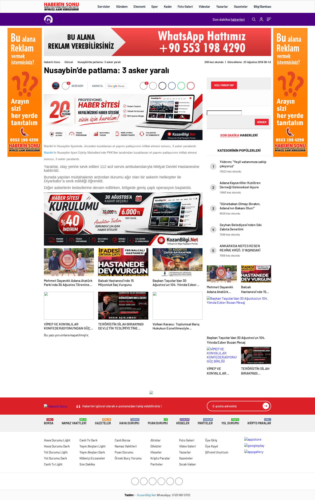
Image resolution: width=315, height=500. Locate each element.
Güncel (68, 62)
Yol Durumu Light (56, 452)
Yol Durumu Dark (55, 458)
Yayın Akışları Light (93, 446)
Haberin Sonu (52, 62)
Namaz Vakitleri (74, 421)
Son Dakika (87, 464)
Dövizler (156, 446)
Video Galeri (187, 446)
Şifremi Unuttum (216, 452)
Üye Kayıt (211, 446)
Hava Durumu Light (57, 440)
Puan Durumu (158, 421)
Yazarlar (222, 6)
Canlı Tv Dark (89, 440)
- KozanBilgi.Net (146, 495)
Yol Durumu (230, 421)
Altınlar (155, 440)
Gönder (261, 122)
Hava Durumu (129, 421)
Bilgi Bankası (262, 6)
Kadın (168, 6)
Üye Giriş (211, 440)
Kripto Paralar (259, 421)
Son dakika (229, 19)
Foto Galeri (185, 6)
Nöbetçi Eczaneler (92, 458)
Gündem (122, 6)
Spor (154, 6)
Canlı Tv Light (53, 464)
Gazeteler (241, 6)
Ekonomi (139, 6)
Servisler (104, 6)
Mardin (48, 152)
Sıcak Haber (187, 464)
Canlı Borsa (122, 440)
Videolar (204, 6)
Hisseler (182, 421)
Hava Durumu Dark (57, 446)
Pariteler (205, 421)
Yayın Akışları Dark (92, 452)
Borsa (48, 421)
